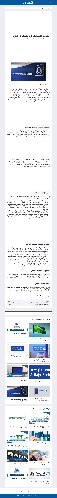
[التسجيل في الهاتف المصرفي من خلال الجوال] (39, 332)
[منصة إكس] (40, 296)
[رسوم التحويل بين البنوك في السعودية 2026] (39, 421)
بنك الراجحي (37, 319)
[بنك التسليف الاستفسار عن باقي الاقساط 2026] (17, 421)
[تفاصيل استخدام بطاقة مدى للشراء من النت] (39, 440)
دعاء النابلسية (43, 38)
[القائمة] (50, 2)
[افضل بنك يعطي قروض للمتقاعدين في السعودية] (39, 458)
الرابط (30, 162)
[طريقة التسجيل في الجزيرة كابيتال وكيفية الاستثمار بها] (39, 476)
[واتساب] (37, 296)
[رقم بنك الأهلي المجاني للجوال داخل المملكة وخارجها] (17, 440)
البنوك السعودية (40, 8)
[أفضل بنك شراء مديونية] (17, 458)
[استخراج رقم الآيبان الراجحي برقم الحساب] (39, 375)
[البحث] (6, 2)
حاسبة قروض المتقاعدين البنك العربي (16, 303)
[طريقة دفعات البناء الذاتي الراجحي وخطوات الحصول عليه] (39, 394)
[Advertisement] (28, 22)
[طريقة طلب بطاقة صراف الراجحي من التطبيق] (17, 375)
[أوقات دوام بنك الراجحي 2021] (17, 353)
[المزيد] (33, 296)
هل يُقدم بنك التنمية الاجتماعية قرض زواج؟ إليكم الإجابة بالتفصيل (39, 303)
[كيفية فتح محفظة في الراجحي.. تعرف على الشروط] (17, 394)
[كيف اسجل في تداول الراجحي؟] (17, 332)
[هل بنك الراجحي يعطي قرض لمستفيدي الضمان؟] (39, 353)
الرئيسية (48, 8)
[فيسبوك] (44, 296)
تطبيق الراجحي (36, 211)
